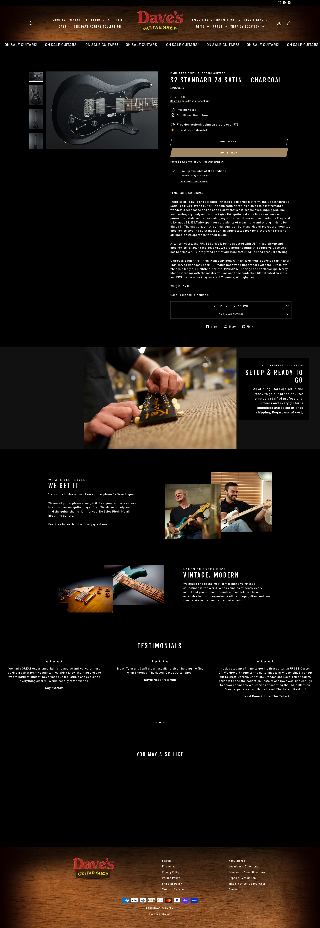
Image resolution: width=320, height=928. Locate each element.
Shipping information (231, 305)
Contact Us (236, 889)
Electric (93, 20)
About (218, 26)
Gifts (201, 26)
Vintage (75, 20)
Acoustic (116, 20)
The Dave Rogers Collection (97, 26)
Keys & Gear (254, 20)
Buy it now (229, 152)
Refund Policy (171, 877)
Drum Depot (226, 20)
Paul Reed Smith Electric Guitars (198, 73)
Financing (168, 866)
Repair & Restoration (242, 877)
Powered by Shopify (160, 914)
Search (166, 860)
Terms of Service (173, 889)
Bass (63, 26)
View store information (194, 181)
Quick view (60, 809)
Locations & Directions (244, 866)
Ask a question (231, 314)
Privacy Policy (171, 872)
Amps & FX (201, 20)
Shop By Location (245, 26)
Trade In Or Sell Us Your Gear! (247, 883)
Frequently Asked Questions (247, 872)
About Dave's (237, 860)
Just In (59, 20)
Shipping (175, 100)
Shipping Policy (172, 883)
